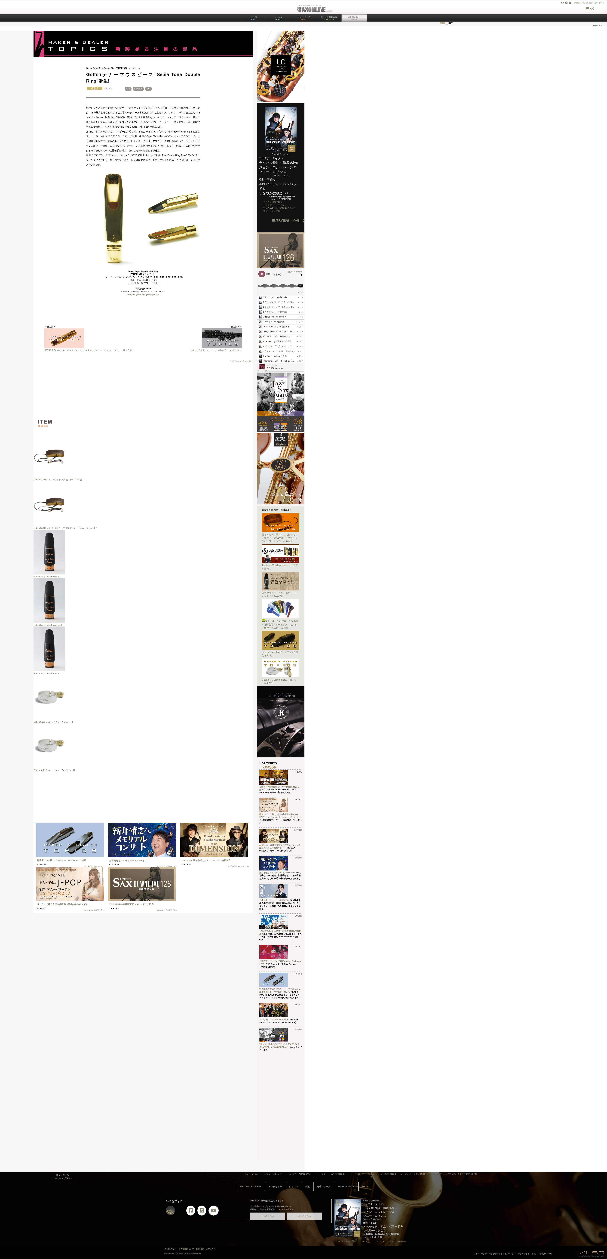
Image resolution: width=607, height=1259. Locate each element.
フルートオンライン (482, 1254)
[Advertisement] (143, 391)
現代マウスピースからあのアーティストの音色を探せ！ (279, 595)
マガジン (278, 18)
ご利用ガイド (578, 3)
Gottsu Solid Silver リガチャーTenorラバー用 (54, 770)
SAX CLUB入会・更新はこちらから (279, 208)
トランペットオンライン (526, 1254)
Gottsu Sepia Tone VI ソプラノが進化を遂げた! (280, 654)
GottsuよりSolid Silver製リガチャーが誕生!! (279, 681)
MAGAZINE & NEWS (250, 1186)
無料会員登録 (267, 1216)
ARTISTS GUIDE (346, 1186)
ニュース (253, 18)
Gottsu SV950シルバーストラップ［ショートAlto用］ (58, 479)
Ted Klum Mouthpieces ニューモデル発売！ (280, 567)
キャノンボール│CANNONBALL (415, 1174)
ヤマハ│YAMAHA (252, 1174)
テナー (148, 89)
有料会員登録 (304, 1216)
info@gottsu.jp (132, 295)
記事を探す (355, 18)
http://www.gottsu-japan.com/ (148, 295)
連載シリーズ (323, 1186)
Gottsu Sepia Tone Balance (46, 673)
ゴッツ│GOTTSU (356, 1174)
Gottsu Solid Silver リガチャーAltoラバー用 (54, 722)
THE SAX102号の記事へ (241, 361)
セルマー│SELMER (273, 1174)
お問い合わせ (599, 3)
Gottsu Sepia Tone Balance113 (48, 625)
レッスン (293, 1186)
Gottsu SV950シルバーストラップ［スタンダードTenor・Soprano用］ (66, 528)
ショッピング (303, 18)
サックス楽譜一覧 (271, 211)
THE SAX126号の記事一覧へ (166, 866)
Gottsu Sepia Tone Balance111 (48, 576)
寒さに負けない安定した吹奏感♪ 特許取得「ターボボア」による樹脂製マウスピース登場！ (280, 624)
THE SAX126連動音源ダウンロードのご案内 (131, 904)
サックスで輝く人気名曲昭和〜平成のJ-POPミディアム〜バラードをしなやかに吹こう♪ (280, 817)
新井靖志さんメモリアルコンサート (127, 860)
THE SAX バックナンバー (275, 205)
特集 (307, 1186)
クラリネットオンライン (503, 1254)
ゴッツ (128, 89)
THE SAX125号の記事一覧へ (93, 866)
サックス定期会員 (329, 18)
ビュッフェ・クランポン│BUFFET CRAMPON (455, 1174)
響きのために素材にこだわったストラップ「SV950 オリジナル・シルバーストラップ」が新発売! (280, 537)
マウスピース (138, 89)
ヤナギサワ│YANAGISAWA (299, 1174)
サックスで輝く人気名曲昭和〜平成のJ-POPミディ (62, 904)
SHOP (365, 1186)
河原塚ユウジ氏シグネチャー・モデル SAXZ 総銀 (61, 860)
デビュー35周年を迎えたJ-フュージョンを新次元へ (207, 860)
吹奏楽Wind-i (545, 1254)
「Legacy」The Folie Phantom (274, 1019)
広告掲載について (186, 1249)
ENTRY (287, 220)
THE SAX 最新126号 (272, 202)
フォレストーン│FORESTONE (382, 1174)
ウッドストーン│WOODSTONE (330, 1174)
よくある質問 (588, 3)
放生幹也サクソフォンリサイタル (274, 900)
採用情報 (200, 1249)
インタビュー (275, 1186)
